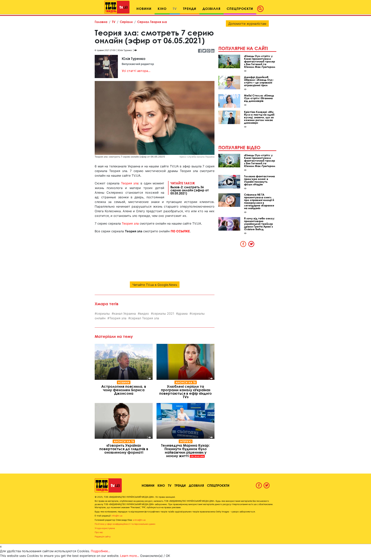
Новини (123, 382)
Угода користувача (105, 528)
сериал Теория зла (144, 318)
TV (113, 22)
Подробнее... (100, 551)
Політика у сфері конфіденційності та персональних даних (125, 524)
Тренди (180, 485)
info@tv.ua (117, 515)
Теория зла (129, 183)
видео (144, 313)
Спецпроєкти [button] (240, 8)
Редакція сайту (103, 536)
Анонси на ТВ (185, 382)
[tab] (243, 244)
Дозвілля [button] (211, 8)
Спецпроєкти (218, 485)
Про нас (99, 532)
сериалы (103, 313)
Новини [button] (143, 8)
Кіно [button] (162, 8)
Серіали (126, 22)
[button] (261, 9)
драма (183, 313)
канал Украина (125, 313)
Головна (101, 22)
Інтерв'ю (185, 441)
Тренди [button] (189, 8)
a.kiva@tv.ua (139, 520)
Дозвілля (196, 485)
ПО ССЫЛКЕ (180, 231)
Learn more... (129, 556)
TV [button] (175, 8)
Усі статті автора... (136, 71)
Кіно (161, 485)
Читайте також (189, 188)
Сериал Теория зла (152, 22)
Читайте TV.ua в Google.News (154, 285)
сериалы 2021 (163, 313)
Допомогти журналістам (247, 24)
